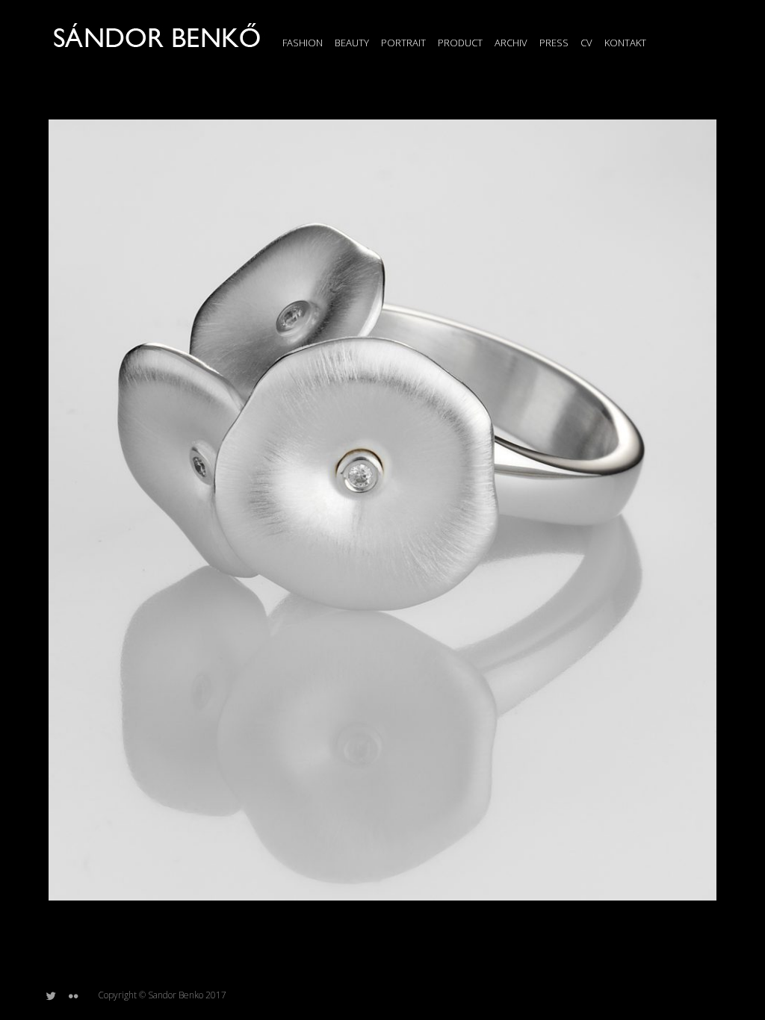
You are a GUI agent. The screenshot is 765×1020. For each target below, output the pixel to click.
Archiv (511, 42)
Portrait (403, 42)
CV (586, 42)
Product (460, 42)
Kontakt (625, 42)
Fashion (302, 42)
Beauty (352, 42)
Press (554, 42)
